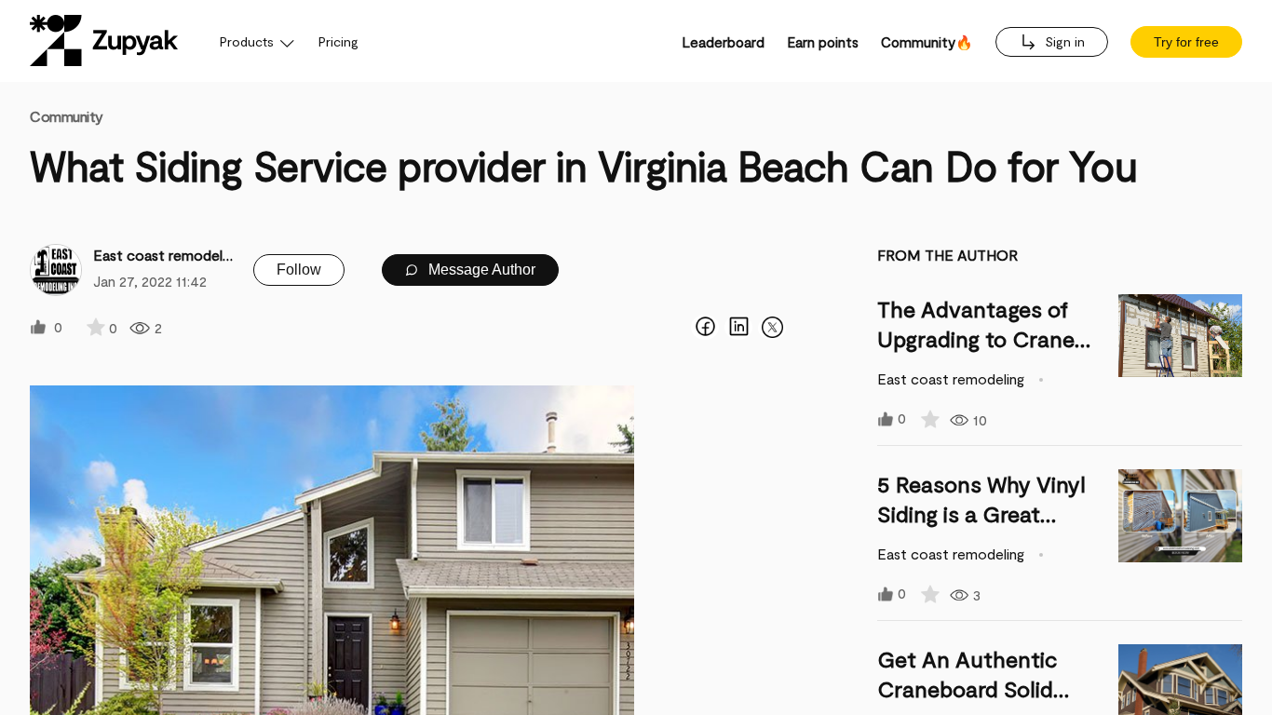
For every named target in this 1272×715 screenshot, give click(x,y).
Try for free (1186, 41)
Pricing (338, 41)
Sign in (1063, 41)
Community (66, 116)
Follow (299, 269)
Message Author (480, 269)
